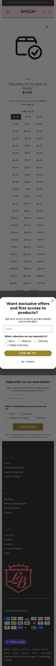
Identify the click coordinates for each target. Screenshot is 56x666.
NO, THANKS (28, 362)
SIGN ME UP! (28, 353)
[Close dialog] (52, 301)
